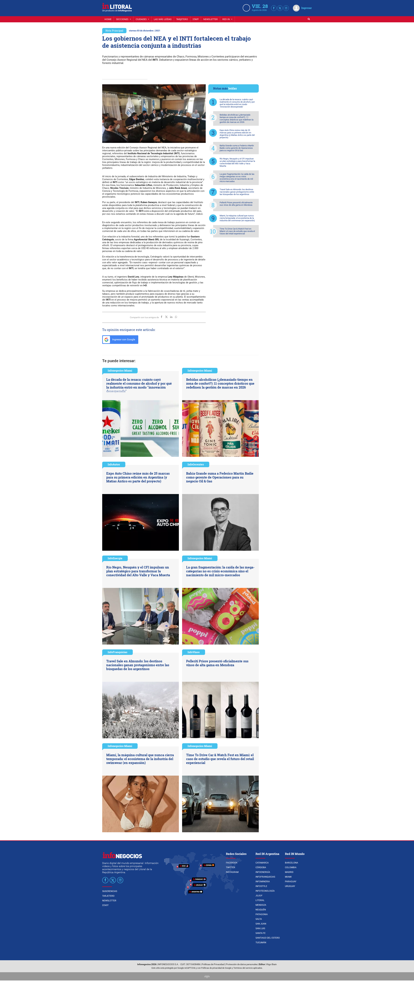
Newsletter (210, 19)
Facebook (231, 862)
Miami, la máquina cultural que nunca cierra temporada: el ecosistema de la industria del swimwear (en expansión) (237, 218)
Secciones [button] (122, 19)
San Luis (260, 928)
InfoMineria (263, 881)
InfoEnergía (115, 558)
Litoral (260, 900)
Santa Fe (261, 933)
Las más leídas (163, 19)
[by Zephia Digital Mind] (207, 976)
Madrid (289, 872)
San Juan (261, 923)
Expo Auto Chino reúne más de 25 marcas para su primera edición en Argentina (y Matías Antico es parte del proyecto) (237, 134)
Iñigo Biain (271, 964)
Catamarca (262, 862)
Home (107, 19)
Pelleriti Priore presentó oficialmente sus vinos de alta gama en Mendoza (236, 203)
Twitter (230, 867)
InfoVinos (194, 652)
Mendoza (261, 905)
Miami (288, 876)
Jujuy (259, 895)
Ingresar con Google (123, 339)
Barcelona (291, 862)
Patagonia (262, 914)
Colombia (290, 867)
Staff (196, 19)
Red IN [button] (226, 19)
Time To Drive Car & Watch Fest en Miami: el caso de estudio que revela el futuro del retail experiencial (237, 231)
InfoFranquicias (117, 652)
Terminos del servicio (243, 968)
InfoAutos (114, 464)
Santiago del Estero (268, 937)
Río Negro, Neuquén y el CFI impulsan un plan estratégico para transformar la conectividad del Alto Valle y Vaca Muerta (237, 162)
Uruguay (290, 886)
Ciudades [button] (141, 19)
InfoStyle (261, 886)
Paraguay (290, 881)
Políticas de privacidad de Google (216, 968)
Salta (259, 919)
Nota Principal (114, 30)
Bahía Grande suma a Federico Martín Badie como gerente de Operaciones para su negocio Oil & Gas (237, 148)
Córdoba (261, 867)
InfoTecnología (265, 891)
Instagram (232, 872)
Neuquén (261, 909)
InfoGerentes (196, 464)
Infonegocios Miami (120, 370)
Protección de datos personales (241, 964)
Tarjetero (182, 19)
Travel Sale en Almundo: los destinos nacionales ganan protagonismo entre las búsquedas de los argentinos (237, 191)
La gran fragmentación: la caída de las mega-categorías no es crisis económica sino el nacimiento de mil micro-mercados (237, 178)
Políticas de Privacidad (213, 964)
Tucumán (261, 942)
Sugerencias (109, 891)
